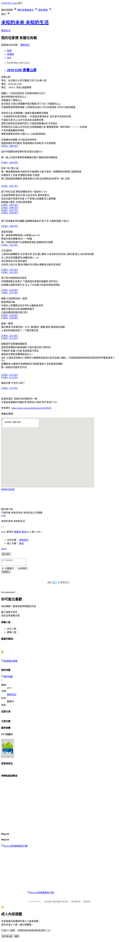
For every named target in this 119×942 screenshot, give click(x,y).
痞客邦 (17, 532)
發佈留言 (6, 572)
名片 (9, 57)
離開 (17, 936)
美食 (21, 543)
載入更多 (6, 554)
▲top (3, 548)
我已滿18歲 (7, 936)
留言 (24, 532)
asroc (3, 515)
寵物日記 (25, 45)
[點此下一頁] (9, 146)
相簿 (9, 51)
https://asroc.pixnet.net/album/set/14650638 (31, 408)
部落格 (10, 54)
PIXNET (38, 901)
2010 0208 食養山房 (22, 70)
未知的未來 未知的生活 (25, 22)
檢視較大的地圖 (7, 489)
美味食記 (23, 540)
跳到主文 (5, 30)
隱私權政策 (76, 901)
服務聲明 (87, 901)
